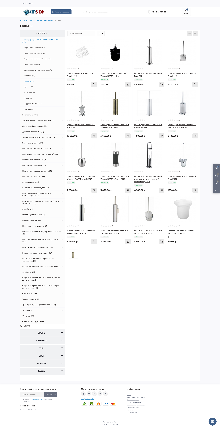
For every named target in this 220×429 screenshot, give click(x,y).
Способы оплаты (133, 400)
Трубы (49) (27, 310)
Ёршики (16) (29, 81)
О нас (129, 395)
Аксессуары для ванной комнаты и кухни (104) (40, 41)
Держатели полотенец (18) (34, 53)
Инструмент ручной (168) (33, 177)
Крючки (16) (28, 87)
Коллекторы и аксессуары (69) (35, 188)
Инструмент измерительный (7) (36, 149)
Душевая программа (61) (33, 132)
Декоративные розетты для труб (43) (38, 120)
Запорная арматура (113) (33, 143)
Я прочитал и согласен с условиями (38, 400)
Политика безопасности (37, 399)
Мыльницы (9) (29, 92)
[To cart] (94, 84)
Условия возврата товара (136, 405)
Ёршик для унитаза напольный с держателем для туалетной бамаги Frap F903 (149, 179)
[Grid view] (195, 33)
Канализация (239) (30, 182)
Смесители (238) (29, 293)
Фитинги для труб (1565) (33, 322)
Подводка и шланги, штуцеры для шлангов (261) (41, 233)
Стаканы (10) (29, 109)
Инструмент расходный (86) (34, 160)
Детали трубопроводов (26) (34, 126)
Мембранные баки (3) (31, 220)
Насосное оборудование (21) (35, 226)
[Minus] (72, 249)
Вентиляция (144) (30, 115)
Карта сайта (131, 410)
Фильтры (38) (28, 316)
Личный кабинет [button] (28, 3)
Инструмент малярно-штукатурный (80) (40, 154)
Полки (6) (28, 98)
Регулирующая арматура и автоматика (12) (41, 266)
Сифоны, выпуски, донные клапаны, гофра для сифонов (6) (41, 279)
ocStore (114, 422)
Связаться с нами (133, 407)
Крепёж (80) (27, 209)
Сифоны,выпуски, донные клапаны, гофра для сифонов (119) (40, 287)
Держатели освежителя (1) (34, 48)
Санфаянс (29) (28, 272)
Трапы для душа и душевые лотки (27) (39, 305)
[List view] (189, 33)
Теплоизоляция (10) (31, 299)
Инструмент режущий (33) (34, 165)
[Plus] (92, 249)
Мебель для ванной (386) (33, 215)
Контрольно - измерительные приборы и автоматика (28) (40, 202)
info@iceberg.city (87, 399)
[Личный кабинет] (216, 189)
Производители (132, 412)
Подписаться (51, 394)
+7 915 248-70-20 (159, 12)
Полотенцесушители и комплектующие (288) (40, 240)
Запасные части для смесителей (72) (38, 137)
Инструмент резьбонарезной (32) (37, 171)
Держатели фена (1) (32, 64)
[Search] (83, 12)
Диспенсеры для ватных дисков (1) (38, 70)
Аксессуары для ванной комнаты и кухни (38, 20)
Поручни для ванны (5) (33, 104)
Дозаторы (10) (29, 76)
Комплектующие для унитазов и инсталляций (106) (36, 194)
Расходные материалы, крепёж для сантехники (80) (38, 260)
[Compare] (95, 45)
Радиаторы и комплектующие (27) (37, 253)
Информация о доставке (135, 397)
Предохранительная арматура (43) (37, 247)
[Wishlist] (95, 40)
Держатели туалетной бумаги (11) (37, 59)
